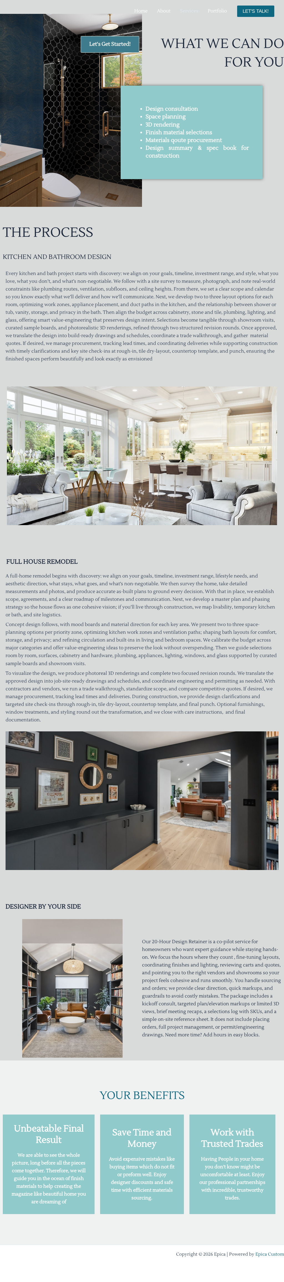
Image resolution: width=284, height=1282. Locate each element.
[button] (255, 11)
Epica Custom (269, 1254)
